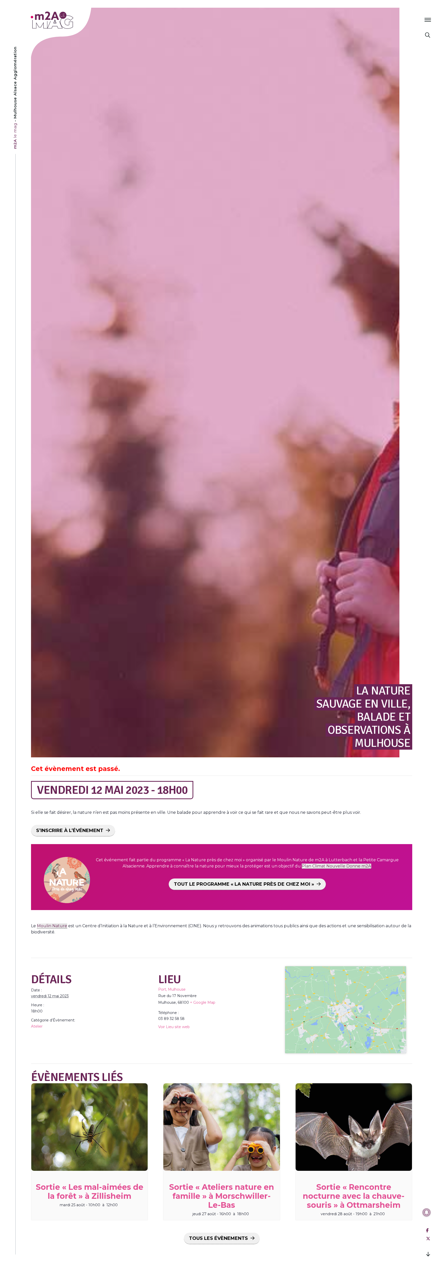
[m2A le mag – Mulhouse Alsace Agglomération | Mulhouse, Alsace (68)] (69, 20)
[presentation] (89, 1127)
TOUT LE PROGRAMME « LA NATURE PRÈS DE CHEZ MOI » (244, 884)
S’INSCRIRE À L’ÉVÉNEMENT (69, 830)
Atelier (37, 1026)
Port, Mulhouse (172, 989)
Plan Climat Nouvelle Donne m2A (336, 866)
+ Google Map (202, 1002)
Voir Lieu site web (174, 1027)
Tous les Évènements (218, 1238)
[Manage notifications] (426, 1212)
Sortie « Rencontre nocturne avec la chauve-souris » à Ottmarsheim (354, 1196)
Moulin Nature (52, 925)
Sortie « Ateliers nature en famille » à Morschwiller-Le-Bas (221, 1196)
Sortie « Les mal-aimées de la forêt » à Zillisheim (89, 1191)
